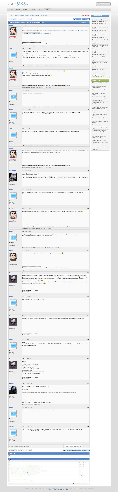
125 (27, 19)
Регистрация (106, 3)
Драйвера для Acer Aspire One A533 (100, 39)
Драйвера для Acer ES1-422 (98, 56)
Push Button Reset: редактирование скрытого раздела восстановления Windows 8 (100, 121)
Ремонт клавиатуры (96, 124)
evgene (11, 339)
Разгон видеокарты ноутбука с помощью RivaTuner (65, 30)
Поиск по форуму (85, 15)
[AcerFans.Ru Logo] (17, 4)
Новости (40, 9)
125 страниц (11, 19)
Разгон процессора (13, 462)
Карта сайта (59, 489)
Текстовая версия (12, 483)
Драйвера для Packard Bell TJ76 (99, 37)
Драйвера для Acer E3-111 (98, 49)
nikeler (11, 48)
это (30, 150)
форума (68, 43)
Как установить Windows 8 (98, 117)
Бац (10, 272)
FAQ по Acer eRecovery (97, 134)
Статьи (18, 9)
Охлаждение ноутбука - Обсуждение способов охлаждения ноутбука (24, 468)
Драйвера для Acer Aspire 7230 (99, 54)
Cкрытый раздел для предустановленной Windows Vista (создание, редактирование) (100, 107)
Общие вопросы (43, 15)
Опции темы (84, 22)
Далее (30, 19)
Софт (33, 9)
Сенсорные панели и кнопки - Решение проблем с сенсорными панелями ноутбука (28, 470)
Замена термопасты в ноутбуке (99, 96)
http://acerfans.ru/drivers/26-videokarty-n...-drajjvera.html (35, 73)
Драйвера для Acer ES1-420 (98, 73)
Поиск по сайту (52, 489)
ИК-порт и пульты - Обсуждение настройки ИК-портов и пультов (23, 464)
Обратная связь (65, 489)
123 (21, 19)
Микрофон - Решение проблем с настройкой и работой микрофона (24, 472)
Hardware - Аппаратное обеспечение (32, 15)
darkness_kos (12, 170)
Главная (11, 9)
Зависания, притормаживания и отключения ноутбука (21, 480)
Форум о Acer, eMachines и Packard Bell (16, 15)
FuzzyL (11, 25)
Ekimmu (11, 383)
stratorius (11, 426)
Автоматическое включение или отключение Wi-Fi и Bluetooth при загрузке (26, 466)
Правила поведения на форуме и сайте (81, 483)
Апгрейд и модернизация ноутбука (100, 146)
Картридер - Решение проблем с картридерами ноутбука (22, 474)
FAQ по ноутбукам (49, 43)
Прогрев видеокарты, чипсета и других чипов (19, 479)
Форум (47, 9)
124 (24, 19)
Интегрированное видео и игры (16, 477)
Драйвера (25, 9)
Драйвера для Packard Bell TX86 (99, 21)
